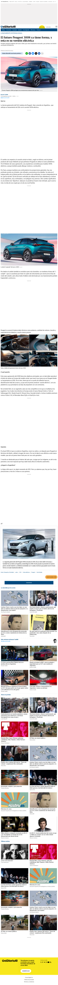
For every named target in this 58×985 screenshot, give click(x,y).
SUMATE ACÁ (25, 971)
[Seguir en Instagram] (46, 962)
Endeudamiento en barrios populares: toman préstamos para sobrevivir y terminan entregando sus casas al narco (14, 715)
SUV (20, 572)
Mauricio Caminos (5, 838)
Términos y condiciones (29, 981)
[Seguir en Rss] (50, 962)
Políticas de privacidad (29, 979)
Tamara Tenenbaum (5, 743)
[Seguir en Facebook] (42, 962)
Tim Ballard (30, 1)
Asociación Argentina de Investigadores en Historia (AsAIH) (13, 810)
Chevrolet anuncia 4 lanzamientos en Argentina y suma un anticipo (40, 687)
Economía (9, 29)
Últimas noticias (5, 841)
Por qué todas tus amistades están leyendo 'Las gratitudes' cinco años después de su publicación (43, 632)
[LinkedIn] (39, 53)
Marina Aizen (32, 739)
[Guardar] (42, 53)
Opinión (20, 29)
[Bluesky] (33, 53)
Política (3, 29)
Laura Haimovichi (4, 862)
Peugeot (33, 572)
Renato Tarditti (4, 94)
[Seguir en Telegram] (44, 962)
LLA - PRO (54, 1)
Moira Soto (3, 765)
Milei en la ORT (11, 1)
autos (16, 572)
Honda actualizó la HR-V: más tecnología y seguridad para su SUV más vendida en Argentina (42, 664)
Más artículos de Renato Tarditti (9, 639)
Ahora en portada (6, 694)
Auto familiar (39, 572)
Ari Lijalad (37, 1)
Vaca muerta (50, 1)
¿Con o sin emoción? (7, 860)
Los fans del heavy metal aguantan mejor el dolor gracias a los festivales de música (42, 787)
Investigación (26, 29)
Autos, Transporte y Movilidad (7, 572)
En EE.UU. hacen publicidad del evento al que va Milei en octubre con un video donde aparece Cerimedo (43, 834)
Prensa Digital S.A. (29, 977)
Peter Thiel (20, 1)
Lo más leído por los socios (8, 588)
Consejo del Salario (25, 1)
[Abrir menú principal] (56, 26)
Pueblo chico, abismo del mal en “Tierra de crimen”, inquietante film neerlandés (13, 763)
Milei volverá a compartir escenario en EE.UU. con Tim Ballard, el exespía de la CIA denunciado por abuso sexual (14, 834)
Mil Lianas (33, 29)
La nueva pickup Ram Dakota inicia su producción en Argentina (12, 663)
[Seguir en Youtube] (48, 962)
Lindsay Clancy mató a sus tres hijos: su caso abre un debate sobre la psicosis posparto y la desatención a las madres (14, 608)
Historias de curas (6, 809)
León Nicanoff (4, 718)
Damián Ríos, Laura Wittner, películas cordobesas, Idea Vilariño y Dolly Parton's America (13, 739)
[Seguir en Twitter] (41, 962)
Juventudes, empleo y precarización (11, 786)
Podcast (39, 29)
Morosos (16, 1)
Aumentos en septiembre (44, 1)
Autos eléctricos (26, 572)
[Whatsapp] (26, 53)
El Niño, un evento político (37, 738)
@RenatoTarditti (5, 97)
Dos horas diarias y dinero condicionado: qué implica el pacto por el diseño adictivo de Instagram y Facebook (43, 608)
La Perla (34, 1)
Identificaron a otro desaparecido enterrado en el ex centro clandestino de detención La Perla (14, 632)
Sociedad (15, 29)
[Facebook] (30, 53)
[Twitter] (36, 53)
